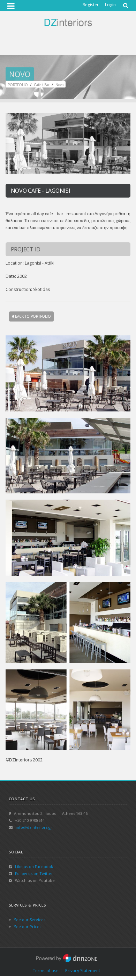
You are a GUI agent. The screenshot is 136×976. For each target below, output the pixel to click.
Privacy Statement (82, 971)
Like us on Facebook (34, 866)
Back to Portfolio (32, 316)
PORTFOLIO (18, 84)
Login (110, 5)
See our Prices (27, 926)
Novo (59, 84)
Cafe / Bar (42, 84)
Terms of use (46, 971)
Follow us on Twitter (34, 873)
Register (91, 5)
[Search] (124, 3)
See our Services (29, 919)
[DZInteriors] (68, 22)
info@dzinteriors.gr (34, 827)
